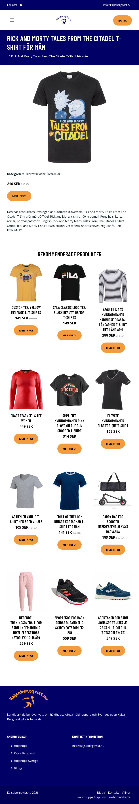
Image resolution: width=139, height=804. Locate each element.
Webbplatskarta (119, 797)
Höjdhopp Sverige (26, 761)
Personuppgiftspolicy (91, 797)
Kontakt (113, 793)
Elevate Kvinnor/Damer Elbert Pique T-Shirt (113, 420)
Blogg (18, 768)
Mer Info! (19, 196)
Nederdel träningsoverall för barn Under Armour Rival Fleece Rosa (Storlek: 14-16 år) (26, 627)
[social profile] (21, 4)
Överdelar (53, 174)
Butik (122, 20)
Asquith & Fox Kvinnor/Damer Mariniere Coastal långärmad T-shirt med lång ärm (113, 319)
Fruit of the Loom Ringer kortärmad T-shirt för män (69, 521)
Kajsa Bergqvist (24, 753)
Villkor (126, 793)
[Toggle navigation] (12, 20)
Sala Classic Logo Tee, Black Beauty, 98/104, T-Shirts (69, 312)
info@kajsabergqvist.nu (116, 5)
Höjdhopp (21, 746)
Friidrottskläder (34, 174)
